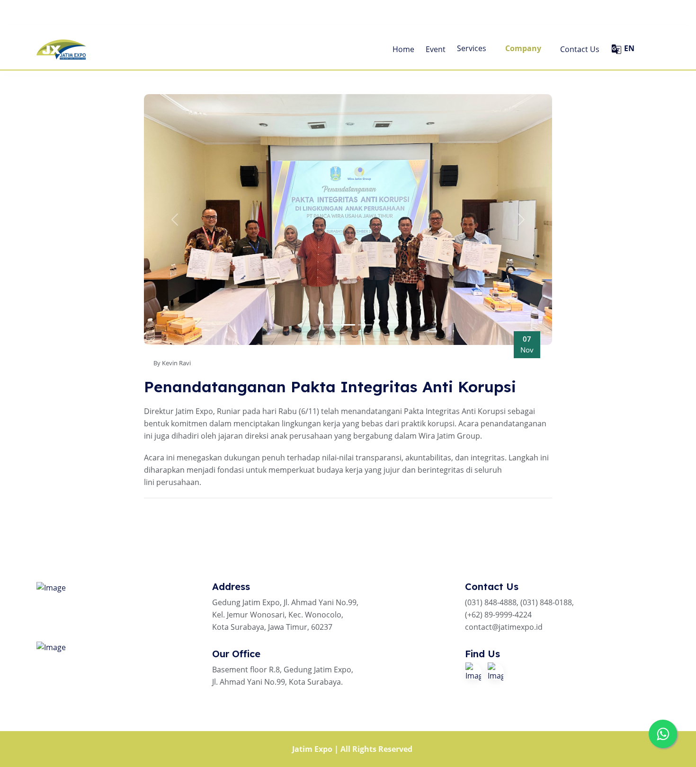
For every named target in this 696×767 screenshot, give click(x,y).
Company (524, 48)
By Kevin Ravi (172, 363)
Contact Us (579, 49)
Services (472, 48)
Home (403, 49)
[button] (174, 219)
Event (436, 49)
